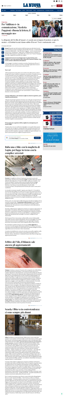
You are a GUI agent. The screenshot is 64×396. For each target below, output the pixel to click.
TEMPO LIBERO (29, 10)
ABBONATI (59, 5)
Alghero (14, 15)
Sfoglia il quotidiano (7, 5)
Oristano (61, 15)
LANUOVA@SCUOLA (40, 10)
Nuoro (38, 15)
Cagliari (26, 15)
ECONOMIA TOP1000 (49, 10)
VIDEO (34, 10)
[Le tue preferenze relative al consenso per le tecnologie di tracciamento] (62, 394)
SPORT (23, 10)
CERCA (60, 10)
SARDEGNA (12, 10)
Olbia (49, 15)
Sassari (3, 15)
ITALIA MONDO (18, 10)
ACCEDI (54, 5)
